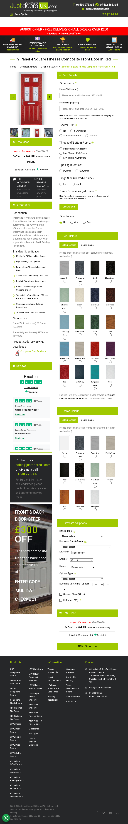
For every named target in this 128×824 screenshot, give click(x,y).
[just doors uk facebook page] (97, 813)
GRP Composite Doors (15, 672)
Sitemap (13, 813)
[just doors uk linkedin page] (117, 813)
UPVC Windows (36, 669)
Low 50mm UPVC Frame (75, 153)
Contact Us (71, 701)
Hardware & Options (75, 523)
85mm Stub (80, 131)
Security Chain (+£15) (74, 594)
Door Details (70, 75)
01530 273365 (26, 474)
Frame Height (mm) (69, 102)
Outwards (84, 171)
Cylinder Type (66, 573)
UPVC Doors (15, 724)
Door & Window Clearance (33, 741)
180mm (93, 135)
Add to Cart (86, 646)
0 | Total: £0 (111, 14)
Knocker (63, 559)
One (76, 222)
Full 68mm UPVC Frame (75, 148)
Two (89, 222)
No (64, 131)
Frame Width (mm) (68, 89)
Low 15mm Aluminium (74, 158)
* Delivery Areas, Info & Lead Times (53, 688)
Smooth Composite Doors (15, 691)
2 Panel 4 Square (49, 66)
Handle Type (65, 531)
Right (78, 184)
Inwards (67, 171)
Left (65, 184)
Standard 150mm (72, 135)
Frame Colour (71, 411)
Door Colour (70, 236)
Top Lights (33, 733)
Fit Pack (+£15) (70, 600)
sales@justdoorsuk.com (33, 465)
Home (13, 66)
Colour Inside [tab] (87, 245)
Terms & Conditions (19, 809)
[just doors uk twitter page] (103, 813)
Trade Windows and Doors (72, 688)
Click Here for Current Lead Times (64, 33)
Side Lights (34, 729)
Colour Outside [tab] (69, 245)
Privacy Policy (35, 809)
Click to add (69, 206)
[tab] (87, 75)
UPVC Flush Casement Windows (34, 677)
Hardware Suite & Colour (71, 541)
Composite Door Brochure (33, 351)
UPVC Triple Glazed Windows (34, 696)
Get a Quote (21, 14)
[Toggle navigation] (64, 22)
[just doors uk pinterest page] (110, 813)
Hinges (62, 566)
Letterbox (64, 551)
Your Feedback (73, 696)
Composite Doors (28, 66)
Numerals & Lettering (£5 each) (74, 583)
